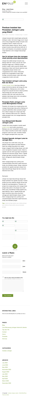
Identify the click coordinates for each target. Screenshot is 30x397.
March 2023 (5, 381)
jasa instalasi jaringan (22, 203)
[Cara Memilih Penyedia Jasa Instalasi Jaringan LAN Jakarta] (21, 237)
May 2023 (5, 376)
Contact (4, 332)
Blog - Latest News (7, 9)
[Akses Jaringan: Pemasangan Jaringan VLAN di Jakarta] (8, 226)
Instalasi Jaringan (19, 34)
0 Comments (11, 34)
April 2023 (5, 378)
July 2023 (5, 374)
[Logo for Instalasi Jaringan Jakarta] (12, 3)
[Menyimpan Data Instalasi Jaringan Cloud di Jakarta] (21, 232)
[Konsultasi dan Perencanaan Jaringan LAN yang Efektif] (21, 227)
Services (4, 339)
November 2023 (6, 369)
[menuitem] (21, 3)
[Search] (21, 3)
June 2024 (5, 365)
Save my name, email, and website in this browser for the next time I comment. (14, 278)
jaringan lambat (6, 127)
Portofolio (4, 336)
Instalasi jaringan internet (8, 85)
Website (24, 272)
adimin (26, 34)
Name (24, 261)
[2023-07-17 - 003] (13, 22)
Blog (3, 325)
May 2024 (5, 367)
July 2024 (5, 363)
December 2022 (6, 383)
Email (24, 267)
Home (4, 334)
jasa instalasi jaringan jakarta (9, 205)
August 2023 (5, 372)
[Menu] (25, 3)
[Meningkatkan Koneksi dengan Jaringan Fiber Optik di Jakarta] (8, 222)
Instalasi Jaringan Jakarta (13, 393)
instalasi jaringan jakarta (10, 203)
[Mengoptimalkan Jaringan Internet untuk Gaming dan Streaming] (21, 222)
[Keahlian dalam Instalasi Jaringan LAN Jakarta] (8, 237)
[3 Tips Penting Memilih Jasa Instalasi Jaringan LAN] (8, 232)
